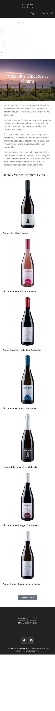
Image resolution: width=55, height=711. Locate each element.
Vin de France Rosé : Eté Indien (19, 291)
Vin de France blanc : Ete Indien (20, 408)
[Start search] (32, 13)
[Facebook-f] (24, 640)
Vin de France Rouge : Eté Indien (20, 525)
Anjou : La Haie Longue (15, 233)
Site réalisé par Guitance (16, 648)
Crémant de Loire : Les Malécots (20, 467)
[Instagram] (31, 640)
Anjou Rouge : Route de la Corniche (22, 350)
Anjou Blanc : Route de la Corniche (21, 584)
